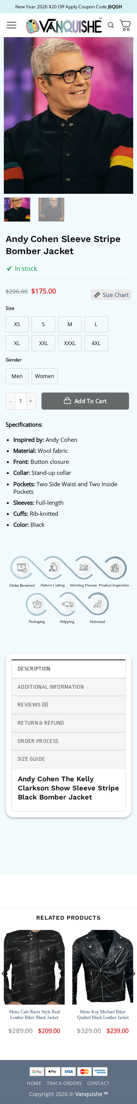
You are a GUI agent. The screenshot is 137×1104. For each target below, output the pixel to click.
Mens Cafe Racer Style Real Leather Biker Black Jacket (34, 1015)
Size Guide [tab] (31, 759)
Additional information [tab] (51, 687)
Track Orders (64, 1083)
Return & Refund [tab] (41, 723)
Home (34, 1083)
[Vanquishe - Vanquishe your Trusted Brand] (64, 25)
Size (10, 308)
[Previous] (16, 115)
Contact (98, 1083)
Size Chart (116, 294)
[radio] (17, 324)
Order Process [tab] (38, 741)
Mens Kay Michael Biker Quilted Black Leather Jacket (103, 1015)
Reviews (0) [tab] (33, 705)
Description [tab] (34, 669)
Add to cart (91, 401)
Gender (14, 359)
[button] (11, 25)
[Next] (121, 115)
